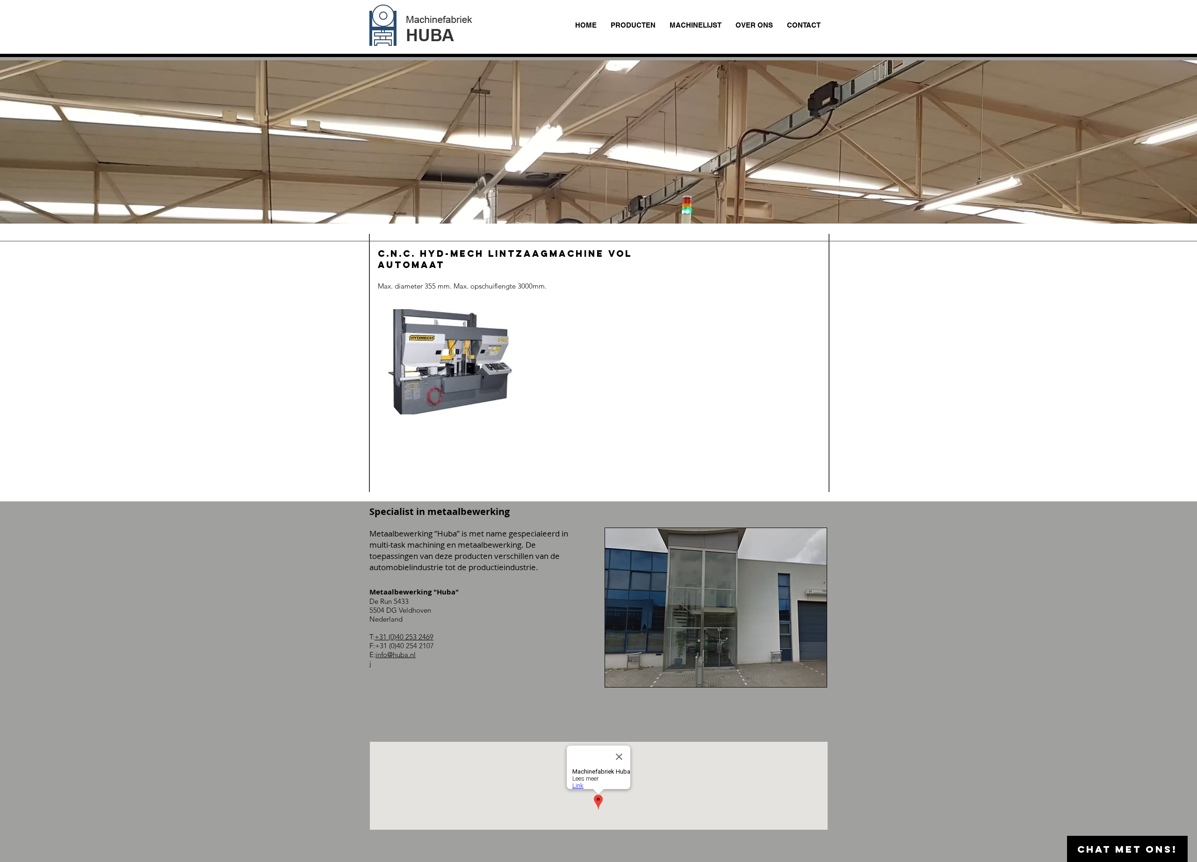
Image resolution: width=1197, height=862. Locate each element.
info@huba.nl (395, 654)
